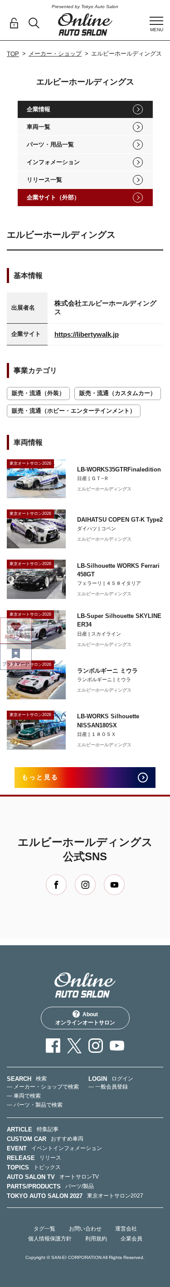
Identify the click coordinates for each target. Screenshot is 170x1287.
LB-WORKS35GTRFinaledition (119, 469)
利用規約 (96, 1238)
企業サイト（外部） (53, 197)
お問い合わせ (85, 1228)
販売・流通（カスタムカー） (117, 393)
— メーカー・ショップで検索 (43, 1086)
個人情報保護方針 (50, 1238)
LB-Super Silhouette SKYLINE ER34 (119, 620)
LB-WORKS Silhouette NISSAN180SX (108, 721)
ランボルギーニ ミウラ (107, 670)
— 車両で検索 (24, 1095)
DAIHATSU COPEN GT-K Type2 (120, 519)
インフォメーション (53, 162)
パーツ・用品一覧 (50, 144)
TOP (13, 54)
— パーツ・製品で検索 (35, 1105)
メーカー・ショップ (55, 53)
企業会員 (131, 1238)
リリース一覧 (44, 179)
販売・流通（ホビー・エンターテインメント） (74, 410)
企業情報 (38, 109)
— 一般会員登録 (108, 1086)
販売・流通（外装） (38, 393)
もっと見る (40, 777)
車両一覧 (38, 126)
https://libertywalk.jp (86, 334)
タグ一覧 (44, 1228)
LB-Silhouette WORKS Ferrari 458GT (118, 570)
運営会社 (126, 1228)
